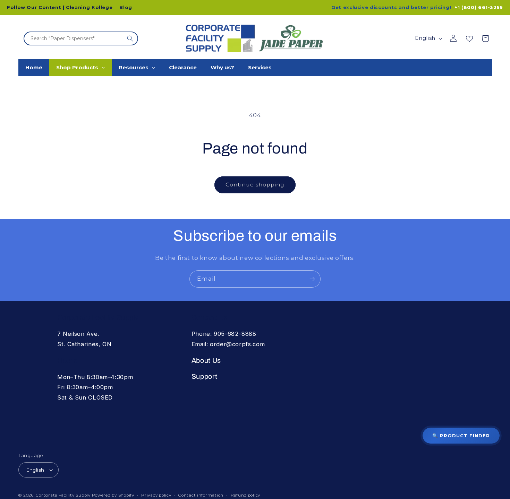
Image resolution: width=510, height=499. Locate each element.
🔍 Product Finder (461, 435)
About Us (206, 360)
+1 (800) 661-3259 (478, 7)
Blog (125, 7)
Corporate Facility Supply (63, 495)
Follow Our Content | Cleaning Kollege (59, 7)
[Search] (130, 38)
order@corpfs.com (237, 344)
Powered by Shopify (113, 495)
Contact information (200, 495)
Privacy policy (156, 495)
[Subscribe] (312, 278)
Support (205, 376)
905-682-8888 (235, 333)
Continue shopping (255, 184)
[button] (485, 38)
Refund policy (246, 495)
